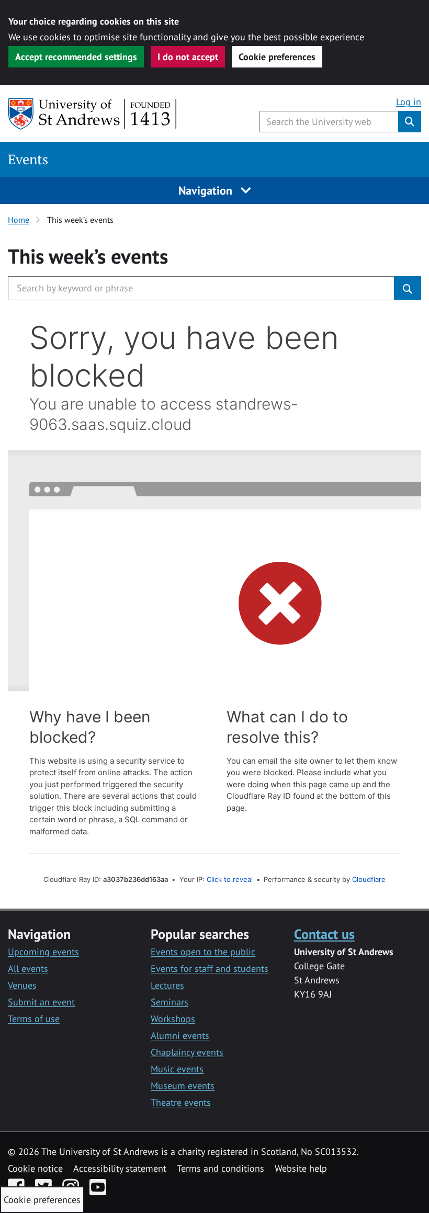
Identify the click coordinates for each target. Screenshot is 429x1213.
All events (28, 968)
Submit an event (41, 1002)
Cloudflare (369, 879)
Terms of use (34, 1019)
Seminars (169, 1002)
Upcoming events (43, 952)
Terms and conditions (220, 1168)
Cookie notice (35, 1168)
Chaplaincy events (187, 1052)
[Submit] (407, 288)
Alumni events (180, 1035)
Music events (177, 1069)
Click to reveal (230, 879)
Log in (408, 102)
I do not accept (187, 57)
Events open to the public (203, 952)
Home (18, 219)
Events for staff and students (209, 968)
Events (28, 159)
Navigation (206, 190)
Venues (22, 985)
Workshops (173, 1019)
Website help (301, 1168)
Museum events (182, 1086)
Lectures (167, 985)
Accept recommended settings (76, 57)
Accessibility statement (119, 1168)
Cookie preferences (277, 57)
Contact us (324, 934)
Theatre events (181, 1102)
